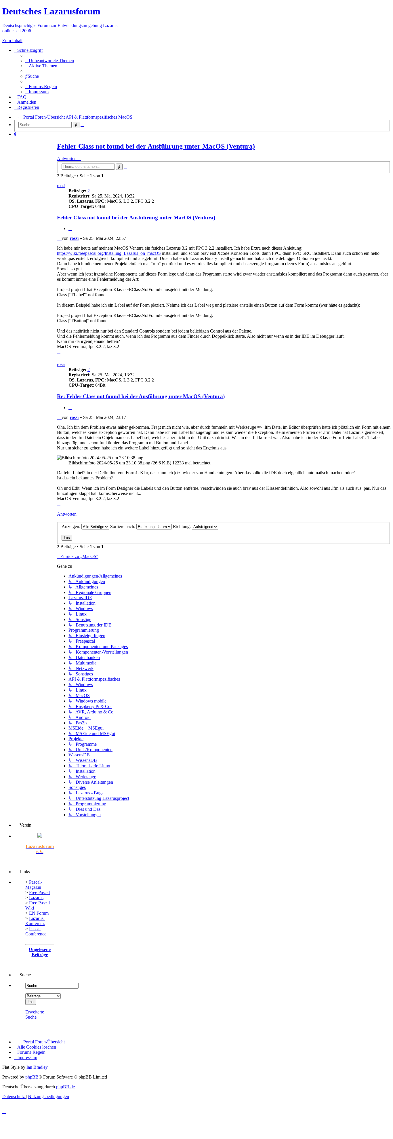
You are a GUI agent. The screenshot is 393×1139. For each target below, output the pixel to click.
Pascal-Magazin (33, 885)
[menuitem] (49, 60)
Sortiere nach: (123, 526)
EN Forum (39, 913)
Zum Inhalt (12, 40)
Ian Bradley (37, 1067)
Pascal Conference (35, 931)
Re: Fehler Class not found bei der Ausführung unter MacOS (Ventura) (141, 396)
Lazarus (36, 897)
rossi (61, 185)
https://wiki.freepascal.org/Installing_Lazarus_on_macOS (109, 253)
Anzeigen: (71, 526)
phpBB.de (65, 1086)
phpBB (32, 1077)
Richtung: (182, 526)
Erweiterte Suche (34, 1014)
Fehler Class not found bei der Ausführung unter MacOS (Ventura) (156, 146)
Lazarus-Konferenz (35, 921)
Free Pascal (39, 892)
